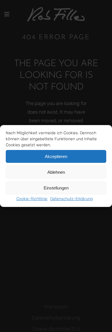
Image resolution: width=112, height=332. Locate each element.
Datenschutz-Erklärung (71, 198)
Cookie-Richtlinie (31, 198)
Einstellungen (56, 187)
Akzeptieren (56, 156)
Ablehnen (56, 172)
